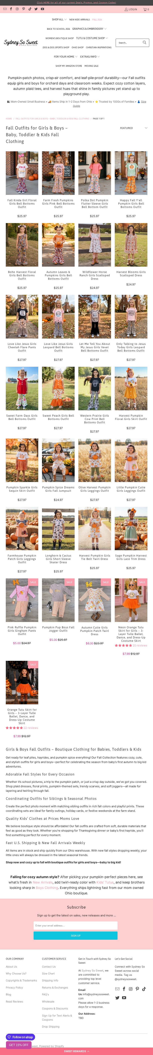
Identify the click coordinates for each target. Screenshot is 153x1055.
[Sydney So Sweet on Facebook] (11, 9)
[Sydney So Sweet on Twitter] (36, 9)
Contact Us (49, 966)
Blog (8, 994)
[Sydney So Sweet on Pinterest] (23, 9)
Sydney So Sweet (92, 970)
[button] (76, 1051)
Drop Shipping (51, 1026)
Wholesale (48, 1001)
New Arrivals (43, 882)
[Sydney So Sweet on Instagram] (17, 9)
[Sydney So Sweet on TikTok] (30, 9)
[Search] (144, 43)
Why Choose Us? (16, 973)
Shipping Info (50, 980)
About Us (11, 966)
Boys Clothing (47, 888)
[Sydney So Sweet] (21, 43)
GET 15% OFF (19, 1045)
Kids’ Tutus (105, 882)
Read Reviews (14, 1001)
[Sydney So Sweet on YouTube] (42, 9)
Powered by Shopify (51, 1046)
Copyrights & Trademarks (21, 980)
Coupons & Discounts (55, 1008)
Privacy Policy (14, 987)
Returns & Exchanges (55, 987)
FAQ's (45, 994)
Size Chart (48, 973)
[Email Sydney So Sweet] (5, 9)
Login (133, 9)
